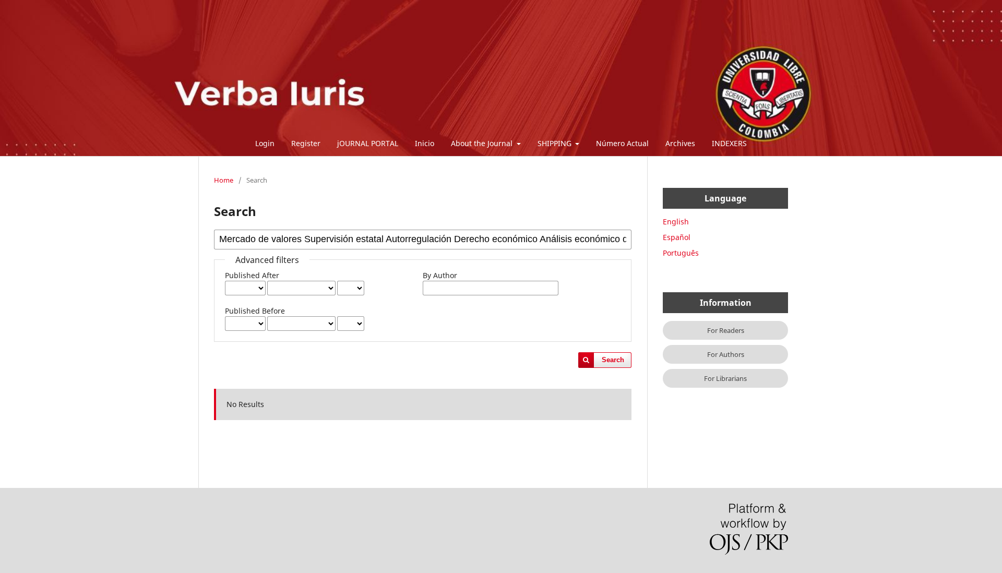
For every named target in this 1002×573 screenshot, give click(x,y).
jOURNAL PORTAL (367, 143)
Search (613, 360)
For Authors (725, 354)
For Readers (725, 330)
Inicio (424, 143)
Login (265, 143)
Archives (680, 143)
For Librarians (725, 378)
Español (676, 237)
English (676, 221)
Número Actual (622, 143)
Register (305, 143)
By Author (440, 275)
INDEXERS (729, 143)
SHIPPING (556, 143)
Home (223, 180)
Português (681, 253)
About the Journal (483, 143)
